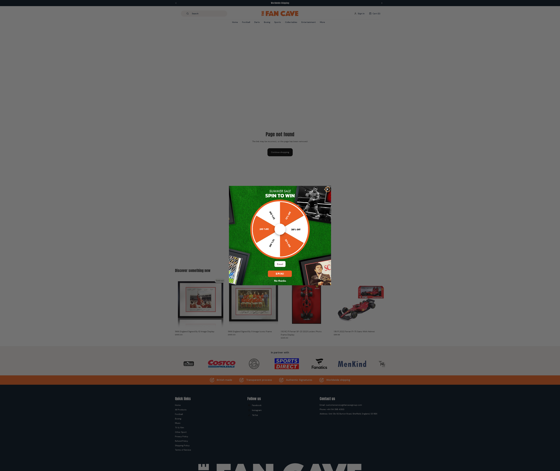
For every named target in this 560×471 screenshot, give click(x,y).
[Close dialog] (327, 189)
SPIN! (280, 274)
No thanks (280, 280)
